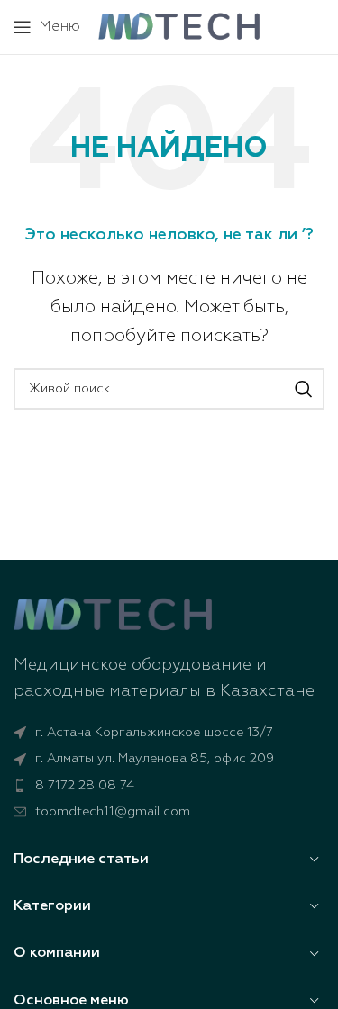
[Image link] (113, 615)
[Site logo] (179, 26)
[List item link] (169, 786)
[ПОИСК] (303, 389)
